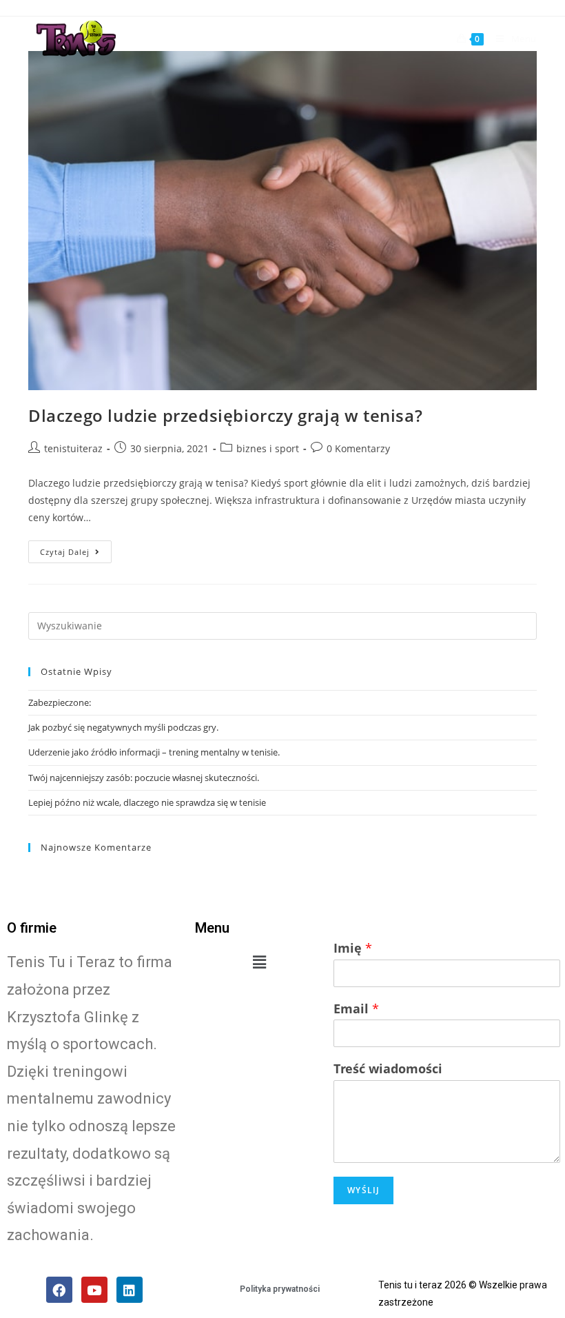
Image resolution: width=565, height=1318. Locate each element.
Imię (352, 948)
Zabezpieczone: (59, 702)
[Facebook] (59, 1290)
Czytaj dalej (65, 552)
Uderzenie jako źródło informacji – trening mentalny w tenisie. (154, 752)
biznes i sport (267, 448)
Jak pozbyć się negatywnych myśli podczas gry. (123, 727)
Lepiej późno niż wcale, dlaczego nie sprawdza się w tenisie (147, 802)
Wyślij (363, 1190)
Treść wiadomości (387, 1069)
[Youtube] (94, 1290)
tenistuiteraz (73, 448)
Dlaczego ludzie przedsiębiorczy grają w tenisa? (225, 415)
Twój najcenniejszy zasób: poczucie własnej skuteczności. (143, 777)
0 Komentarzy (358, 448)
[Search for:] (282, 624)
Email (356, 1009)
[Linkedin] (129, 1290)
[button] (259, 962)
